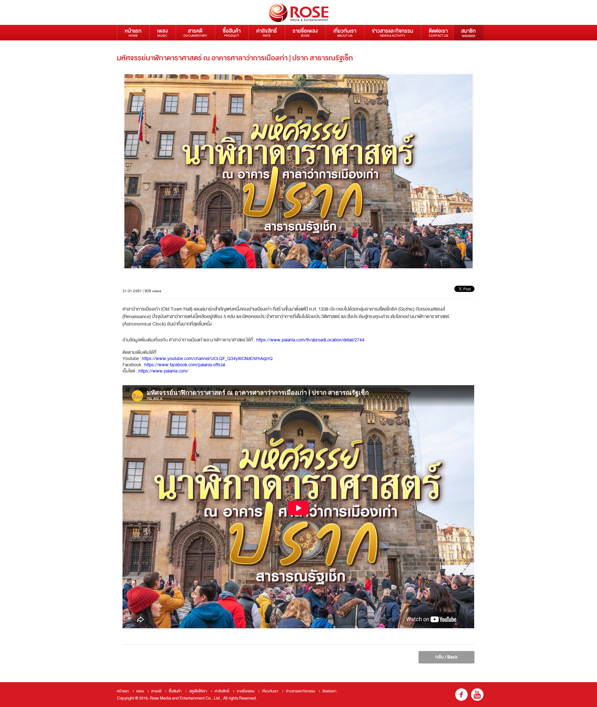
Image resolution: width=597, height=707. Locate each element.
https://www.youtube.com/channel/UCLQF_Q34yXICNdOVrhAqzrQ (207, 358)
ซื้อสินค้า (232, 32)
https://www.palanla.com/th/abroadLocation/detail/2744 (310, 340)
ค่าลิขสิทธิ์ (266, 32)
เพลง (162, 32)
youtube (477, 694)
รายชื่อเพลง (305, 32)
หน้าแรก (133, 32)
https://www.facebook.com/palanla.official (184, 364)
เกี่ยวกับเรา (344, 32)
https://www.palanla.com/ (163, 371)
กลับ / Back (446, 657)
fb (461, 694)
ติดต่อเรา (438, 32)
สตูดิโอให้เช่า (198, 691)
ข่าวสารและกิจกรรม (392, 32)
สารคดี (195, 32)
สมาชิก (468, 33)
